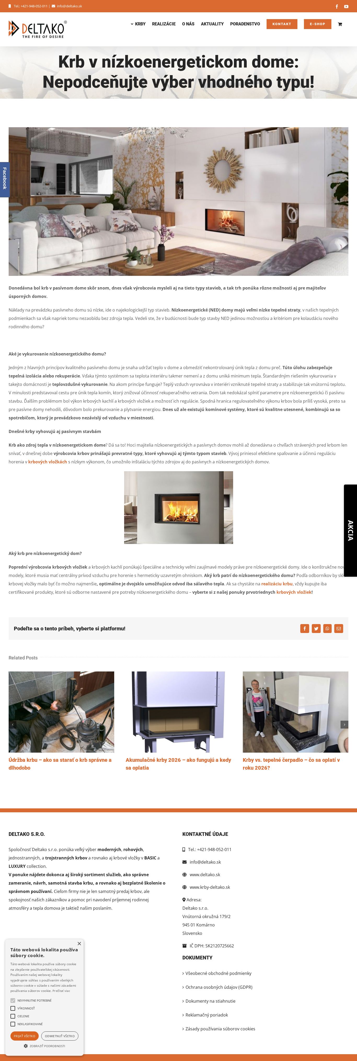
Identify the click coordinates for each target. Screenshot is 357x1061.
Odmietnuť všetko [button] (60, 1036)
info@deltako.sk (69, 6)
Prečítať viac (61, 991)
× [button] (79, 944)
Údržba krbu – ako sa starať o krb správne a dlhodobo (61, 712)
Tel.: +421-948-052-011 (31, 6)
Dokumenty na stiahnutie (210, 1001)
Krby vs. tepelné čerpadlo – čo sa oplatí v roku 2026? (296, 712)
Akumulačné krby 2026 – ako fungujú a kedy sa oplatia (178, 712)
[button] (44, 1046)
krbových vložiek (294, 592)
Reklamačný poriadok (207, 1015)
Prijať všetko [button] (24, 1036)
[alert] (44, 997)
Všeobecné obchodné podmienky (218, 973)
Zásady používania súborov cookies (220, 1029)
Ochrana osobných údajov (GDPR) (219, 987)
